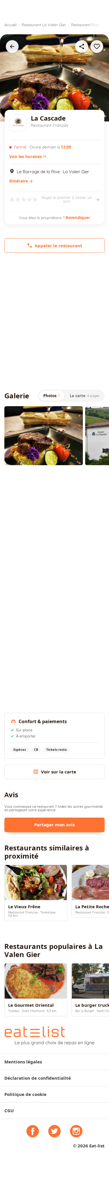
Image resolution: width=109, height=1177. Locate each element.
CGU (9, 1110)
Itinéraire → (21, 181)
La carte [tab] (84, 395)
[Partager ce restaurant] (81, 46)
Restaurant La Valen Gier (44, 24)
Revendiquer (78, 217)
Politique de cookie (25, 1094)
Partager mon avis (54, 824)
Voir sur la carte (58, 772)
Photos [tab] (51, 395)
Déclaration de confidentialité (37, 1078)
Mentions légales (23, 1062)
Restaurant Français (89, 24)
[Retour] (12, 46)
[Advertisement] (54, 321)
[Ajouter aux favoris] (96, 46)
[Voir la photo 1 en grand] (43, 435)
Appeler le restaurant (58, 245)
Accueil (10, 24)
